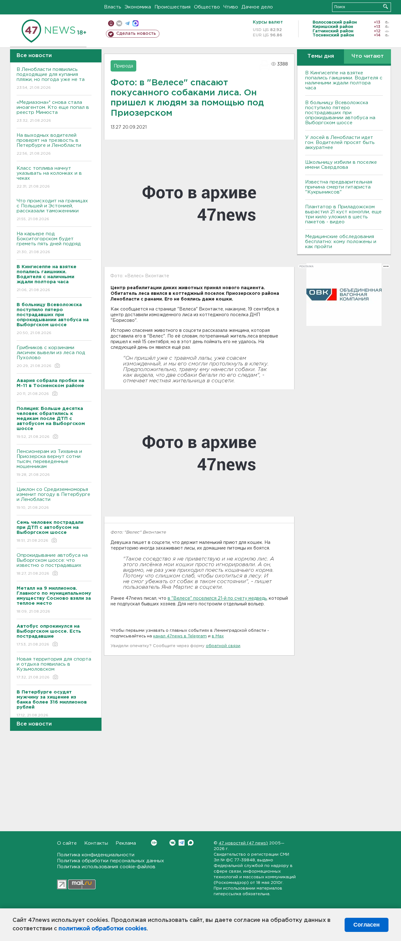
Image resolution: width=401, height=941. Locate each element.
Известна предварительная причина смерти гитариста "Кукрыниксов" (338, 187)
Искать (385, 6)
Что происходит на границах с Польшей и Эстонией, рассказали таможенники (52, 210)
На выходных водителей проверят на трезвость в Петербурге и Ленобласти (49, 144)
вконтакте (119, 23)
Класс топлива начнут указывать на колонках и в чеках (49, 177)
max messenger (135, 23)
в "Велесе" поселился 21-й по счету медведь (217, 598)
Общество (207, 7)
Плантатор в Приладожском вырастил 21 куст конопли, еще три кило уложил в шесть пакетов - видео (343, 214)
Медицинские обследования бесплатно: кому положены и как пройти (340, 242)
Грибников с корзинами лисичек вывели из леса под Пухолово (51, 357)
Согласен (366, 925)
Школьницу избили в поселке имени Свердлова (341, 164)
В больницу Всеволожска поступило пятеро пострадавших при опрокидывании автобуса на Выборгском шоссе (340, 113)
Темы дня (320, 56)
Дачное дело (257, 7)
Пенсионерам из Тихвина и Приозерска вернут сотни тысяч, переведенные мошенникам (49, 462)
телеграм (127, 23)
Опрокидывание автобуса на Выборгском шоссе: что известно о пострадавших (52, 564)
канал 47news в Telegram (180, 636)
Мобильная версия (111, 23)
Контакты (96, 843)
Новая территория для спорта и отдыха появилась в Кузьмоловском (54, 668)
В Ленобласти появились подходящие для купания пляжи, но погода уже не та (51, 78)
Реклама (126, 843)
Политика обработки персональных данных (110, 861)
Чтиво (230, 7)
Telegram (182, 843)
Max (191, 843)
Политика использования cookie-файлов (106, 867)
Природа (123, 66)
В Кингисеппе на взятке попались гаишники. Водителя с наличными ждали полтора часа (344, 80)
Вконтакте (172, 843)
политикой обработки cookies (103, 928)
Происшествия (172, 7)
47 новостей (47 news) (243, 843)
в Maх (218, 636)
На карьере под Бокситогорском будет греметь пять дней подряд (49, 243)
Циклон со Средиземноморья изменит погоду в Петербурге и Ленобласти (53, 498)
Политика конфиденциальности (95, 855)
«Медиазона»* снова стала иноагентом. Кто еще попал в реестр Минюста (53, 111)
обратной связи (223, 646)
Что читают (368, 56)
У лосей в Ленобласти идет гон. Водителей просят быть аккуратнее (340, 143)
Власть (112, 7)
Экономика (138, 7)
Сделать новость (136, 33)
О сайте (67, 843)
